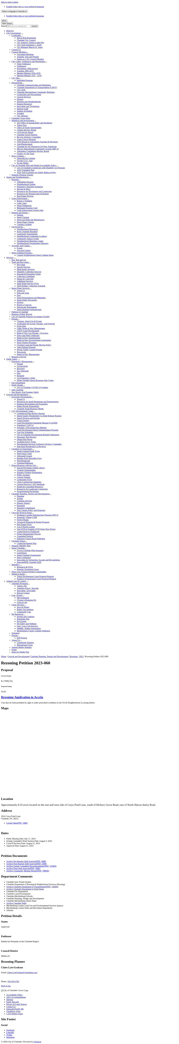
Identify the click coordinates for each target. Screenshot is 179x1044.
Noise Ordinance (24, 64)
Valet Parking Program (26, 347)
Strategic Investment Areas (28, 569)
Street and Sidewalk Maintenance (30, 220)
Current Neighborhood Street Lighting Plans (35, 255)
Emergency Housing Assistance (30, 187)
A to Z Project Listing (26, 527)
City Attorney (22, 116)
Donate (15, 635)
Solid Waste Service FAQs (28, 283)
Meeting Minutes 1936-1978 (28, 73)
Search (4, 26)
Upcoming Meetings (25, 54)
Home (3, 656)
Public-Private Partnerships (28, 406)
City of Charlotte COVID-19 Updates (32, 387)
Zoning (20, 498)
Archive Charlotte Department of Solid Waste (25, 889)
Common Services (24, 501)
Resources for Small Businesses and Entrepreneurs (38, 402)
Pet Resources (17, 614)
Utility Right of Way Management (31, 328)
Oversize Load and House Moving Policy (34, 345)
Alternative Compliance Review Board (33, 151)
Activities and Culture (21, 246)
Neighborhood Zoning (26, 184)
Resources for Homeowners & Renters (33, 194)
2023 (81, 656)
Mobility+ (16, 565)
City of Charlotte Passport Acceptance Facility (31, 316)
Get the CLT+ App (24, 161)
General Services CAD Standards (31, 484)
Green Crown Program (26, 139)
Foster (14, 650)
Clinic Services (18, 605)
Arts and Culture (24, 250)
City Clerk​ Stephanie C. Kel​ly (29, 45)
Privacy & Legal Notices (16, 1004)
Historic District (23, 503)
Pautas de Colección (25, 279)
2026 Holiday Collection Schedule (31, 286)
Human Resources (24, 104)
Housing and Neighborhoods (29, 102)
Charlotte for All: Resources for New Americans (37, 146)
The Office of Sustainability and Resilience (34, 123)
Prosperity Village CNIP (27, 517)
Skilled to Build (18, 574)
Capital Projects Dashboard (28, 531)
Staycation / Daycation (26, 591)
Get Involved (17, 227)
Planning (20, 496)
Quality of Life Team (25, 153)
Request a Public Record (22, 314)
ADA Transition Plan (25, 170)
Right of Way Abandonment (28, 338)
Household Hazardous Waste (29, 274)
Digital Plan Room (24, 439)
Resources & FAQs (25, 567)
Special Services (23, 267)
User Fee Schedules (25, 432)
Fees (19, 295)
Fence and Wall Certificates (28, 335)
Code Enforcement (19, 198)
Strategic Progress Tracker (22, 175)
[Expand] (22, 33)
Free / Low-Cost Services (27, 626)
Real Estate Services (25, 196)
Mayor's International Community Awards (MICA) (38, 149)
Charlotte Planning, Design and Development (30, 494)
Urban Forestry (23, 420)
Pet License (21, 621)
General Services (24, 97)
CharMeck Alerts (13, 1011)
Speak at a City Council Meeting (30, 59)
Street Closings (23, 217)
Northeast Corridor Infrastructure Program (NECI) (37, 515)
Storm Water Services (20, 288)
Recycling (21, 265)
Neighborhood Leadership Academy (32, 236)
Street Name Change (25, 222)
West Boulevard (23, 461)
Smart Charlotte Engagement (29, 555)
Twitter (9, 1035)
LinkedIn (10, 1032)
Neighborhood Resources (27, 229)
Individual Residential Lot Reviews (31, 446)
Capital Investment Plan (26, 543)
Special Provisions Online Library (31, 468)
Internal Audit (22, 109)
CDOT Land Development (28, 331)
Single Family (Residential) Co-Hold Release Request (39, 416)
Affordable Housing (25, 182)
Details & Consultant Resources (30, 487)
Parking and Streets (20, 213)
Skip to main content (9, 2)
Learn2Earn (22, 553)
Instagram (10, 1037)
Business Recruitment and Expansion (32, 404)
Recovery (21, 368)
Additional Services (25, 281)
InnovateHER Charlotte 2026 (29, 562)
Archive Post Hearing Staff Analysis (26, 864)
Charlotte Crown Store (21, 118)
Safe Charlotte (17, 390)
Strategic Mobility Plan (21, 546)
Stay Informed (23, 371)
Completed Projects (25, 536)
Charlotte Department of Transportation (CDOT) (37, 87)
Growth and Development (17, 394)
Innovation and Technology (28, 106)
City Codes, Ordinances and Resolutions (28, 61)
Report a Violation (24, 201)
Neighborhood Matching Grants (30, 241)
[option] (92, 7)
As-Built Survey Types (26, 442)
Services (9, 257)
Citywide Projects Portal (22, 513)
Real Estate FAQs (24, 524)
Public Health (17, 385)
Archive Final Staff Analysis (23, 868)
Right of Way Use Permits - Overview (32, 333)
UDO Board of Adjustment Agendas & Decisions (37, 142)
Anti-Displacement (24, 144)
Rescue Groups (23, 593)
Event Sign (21, 326)
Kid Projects (22, 638)
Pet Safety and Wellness (27, 624)
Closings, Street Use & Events (29, 321)
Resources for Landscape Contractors (32, 489)
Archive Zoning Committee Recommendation (31, 866)
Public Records (12, 1002)
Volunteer (16, 633)
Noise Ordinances (24, 205)
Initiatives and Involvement (23, 120)
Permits (15, 319)
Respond (20, 376)
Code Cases (22, 203)
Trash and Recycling (20, 262)
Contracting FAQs (24, 479)
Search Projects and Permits (28, 418)
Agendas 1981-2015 (25, 71)
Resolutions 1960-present (27, 68)
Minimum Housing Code (27, 208)
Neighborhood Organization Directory (32, 243)
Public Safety (11, 359)
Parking (20, 215)
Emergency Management (22, 361)
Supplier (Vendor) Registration (29, 472)
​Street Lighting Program (21, 253)
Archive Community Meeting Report (27, 871)
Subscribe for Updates (26, 158)
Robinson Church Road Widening (31, 539)
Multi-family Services (26, 269)
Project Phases (23, 520)
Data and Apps (23, 293)
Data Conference (24, 557)
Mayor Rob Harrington (26, 38)
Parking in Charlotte (20, 312)
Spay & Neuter (23, 607)
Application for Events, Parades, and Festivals (36, 324)
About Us (21, 291)
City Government (13, 33)
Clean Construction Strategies (29, 482)
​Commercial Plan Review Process (31, 413)
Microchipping (23, 598)
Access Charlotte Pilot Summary (30, 550)
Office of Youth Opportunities (29, 128)
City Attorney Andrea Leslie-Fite (30, 42)
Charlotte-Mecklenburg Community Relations (36, 92)
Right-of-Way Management (28, 354)
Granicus (37, 1042)
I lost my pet (22, 602)
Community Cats (24, 612)
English (25, 7)
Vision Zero (22, 125)
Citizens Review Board (26, 130)
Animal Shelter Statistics (22, 647)
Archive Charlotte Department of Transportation (32, 887)
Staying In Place (23, 189)
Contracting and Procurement (29, 94)
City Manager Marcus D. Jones (30, 47)
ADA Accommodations (16, 997)
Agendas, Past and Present (28, 57)
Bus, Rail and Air (19, 260)
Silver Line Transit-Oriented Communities (29, 572)
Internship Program (25, 80)
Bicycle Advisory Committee (29, 137)
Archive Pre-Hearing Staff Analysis (26, 861)
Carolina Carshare (24, 224)
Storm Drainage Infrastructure (29, 309)
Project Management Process (29, 534)
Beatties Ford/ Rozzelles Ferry (29, 458)
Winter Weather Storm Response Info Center (35, 380)
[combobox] (14, 11)
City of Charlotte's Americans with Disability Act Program (41, 168)
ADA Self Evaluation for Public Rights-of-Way (36, 172)
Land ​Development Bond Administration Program (37, 430)
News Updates (18, 156)
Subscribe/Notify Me (15, 1009)
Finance (20, 99)
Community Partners (25, 642)
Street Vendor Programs (26, 342)
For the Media (22, 163)
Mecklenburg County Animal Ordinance (33, 631)
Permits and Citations (25, 617)
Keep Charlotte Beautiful (27, 231)
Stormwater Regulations (27, 307)
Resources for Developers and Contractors (34, 191)
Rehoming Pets (23, 619)
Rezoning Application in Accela (22, 697)
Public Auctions (23, 475)
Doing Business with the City (24, 465)
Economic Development (22, 397)
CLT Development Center (22, 411)
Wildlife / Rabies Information (29, 628)
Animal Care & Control (16, 581)
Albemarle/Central (24, 456)
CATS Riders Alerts (14, 1014)
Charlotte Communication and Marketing (34, 85)
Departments (17, 83)
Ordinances (21, 66)
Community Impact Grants (28, 239)
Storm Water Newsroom (27, 300)
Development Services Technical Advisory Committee (39, 444)
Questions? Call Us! (25, 425)
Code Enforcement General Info (30, 210)
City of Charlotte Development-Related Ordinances (38, 435)
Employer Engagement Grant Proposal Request (36, 579)
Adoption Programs (20, 583)
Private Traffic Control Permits (29, 350)
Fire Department (18, 383)
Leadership (16, 35)
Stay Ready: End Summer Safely (25, 392)
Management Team (25, 645)
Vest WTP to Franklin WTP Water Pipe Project (36, 529)
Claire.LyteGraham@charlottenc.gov (22, 972)
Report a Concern (24, 305)
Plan (18, 373)
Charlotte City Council (26, 40)
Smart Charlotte (18, 548)
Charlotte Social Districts (27, 135)
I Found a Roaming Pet (26, 600)
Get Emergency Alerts (26, 378)
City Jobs (15, 78)
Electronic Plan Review (26, 437)
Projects (20, 302)
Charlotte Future (18, 541)
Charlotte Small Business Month (30, 409)
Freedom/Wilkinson (25, 463)
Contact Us (16, 50)
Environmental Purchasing (28, 491)
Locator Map (17, 823)
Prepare (20, 364)
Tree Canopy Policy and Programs (31, 510)
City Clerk (21, 90)
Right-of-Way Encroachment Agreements (34, 340)
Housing (15, 179)
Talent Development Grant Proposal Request (35, 576)
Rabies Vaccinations (25, 609)
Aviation (20, 113)
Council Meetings (19, 52)
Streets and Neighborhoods (17, 177)
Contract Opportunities (26, 470)
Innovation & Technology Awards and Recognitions (38, 560)
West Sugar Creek (24, 454)
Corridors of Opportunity (22, 449)
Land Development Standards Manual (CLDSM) (37, 423)
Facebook (10, 1030)
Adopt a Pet (22, 586)
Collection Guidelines (26, 276)
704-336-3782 (13, 981)
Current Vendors (23, 477)
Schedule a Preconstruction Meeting (32, 428)
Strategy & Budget (24, 111)
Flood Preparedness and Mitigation (31, 298)
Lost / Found (17, 595)
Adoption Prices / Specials (28, 588)
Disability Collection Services (29, 272)
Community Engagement (27, 234)
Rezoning (21, 505)
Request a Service (19, 357)
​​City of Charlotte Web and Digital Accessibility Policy (34, 165)
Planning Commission (26, 508)
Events (19, 248)
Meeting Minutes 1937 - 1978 (29, 76)
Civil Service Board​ (25, 132)
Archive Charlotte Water (16, 903)
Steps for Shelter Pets (20, 652)
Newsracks (21, 352)
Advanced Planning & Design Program (33, 522)
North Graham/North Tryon (28, 451)
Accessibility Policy (14, 995)
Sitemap (9, 999)
